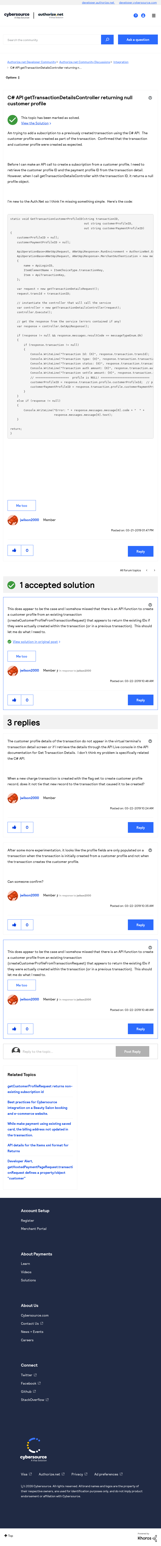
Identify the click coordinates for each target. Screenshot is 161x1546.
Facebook (28, 1383)
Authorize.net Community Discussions (84, 62)
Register (27, 1220)
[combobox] (58, 40)
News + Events (32, 1332)
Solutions (28, 1280)
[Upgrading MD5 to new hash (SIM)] (154, 570)
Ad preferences (106, 1474)
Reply (140, 551)
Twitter (26, 1375)
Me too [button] (21, 505)
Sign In (143, 15)
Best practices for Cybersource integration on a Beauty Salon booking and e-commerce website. (37, 1107)
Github (26, 1391)
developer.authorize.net (98, 2)
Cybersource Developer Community (16, 15)
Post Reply (132, 1051)
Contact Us (30, 1323)
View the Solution (35, 123)
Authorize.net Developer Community (31, 62)
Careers (27, 1340)
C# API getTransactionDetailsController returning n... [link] (46, 67)
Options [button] (11, 77)
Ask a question (138, 39)
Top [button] (10, 1535)
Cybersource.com (35, 1315)
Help (137, 15)
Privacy (77, 1474)
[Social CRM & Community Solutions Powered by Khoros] (147, 1537)
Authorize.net (49, 1474)
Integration (121, 62)
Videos (26, 1272)
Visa (24, 1474)
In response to (75, 670)
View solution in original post (35, 642)
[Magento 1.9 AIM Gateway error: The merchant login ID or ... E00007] (147, 570)
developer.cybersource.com (138, 2)
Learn (25, 1263)
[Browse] (151, 15)
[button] (14, 550)
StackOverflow (32, 1400)
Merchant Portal (34, 1229)
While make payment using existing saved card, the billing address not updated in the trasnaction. (39, 1129)
